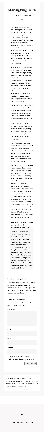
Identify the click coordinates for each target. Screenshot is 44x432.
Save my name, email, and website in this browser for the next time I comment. (21, 358)
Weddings (27, 15)
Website (10, 347)
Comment (11, 310)
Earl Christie (28, 207)
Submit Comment (30, 363)
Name (9, 329)
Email (9, 338)
